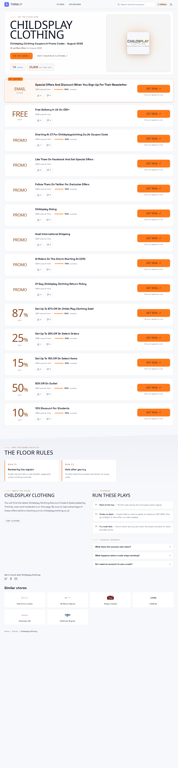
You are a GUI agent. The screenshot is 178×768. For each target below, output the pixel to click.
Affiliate (163, 4)
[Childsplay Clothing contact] (15, 578)
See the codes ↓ (21, 56)
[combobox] (136, 4)
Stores (61, 4)
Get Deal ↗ (153, 88)
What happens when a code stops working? (133, 555)
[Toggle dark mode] (171, 4)
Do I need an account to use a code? (133, 564)
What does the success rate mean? (133, 546)
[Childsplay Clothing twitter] (5, 578)
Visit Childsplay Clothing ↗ (52, 56)
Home (6, 631)
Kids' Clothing (12, 521)
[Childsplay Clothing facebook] (10, 578)
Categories (75, 4)
